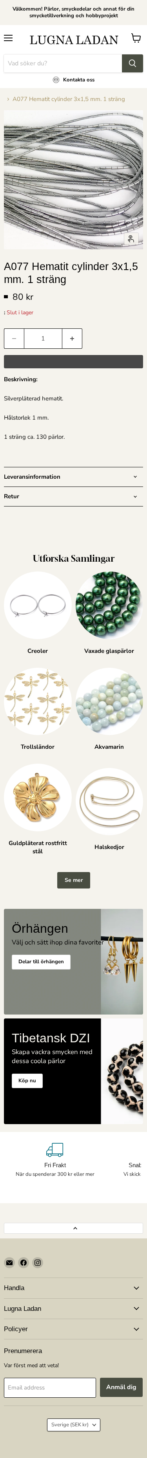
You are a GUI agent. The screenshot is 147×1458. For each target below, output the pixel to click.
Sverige (70, 1424)
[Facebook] (23, 1262)
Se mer (74, 880)
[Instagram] (37, 1262)
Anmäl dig (121, 1387)
